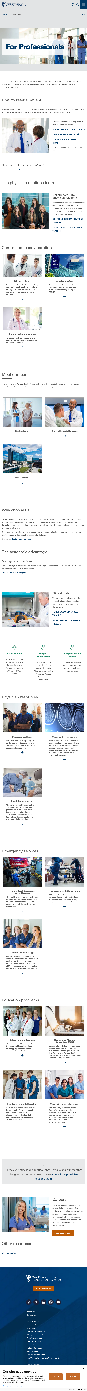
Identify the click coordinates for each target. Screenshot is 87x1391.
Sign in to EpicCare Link (64, 134)
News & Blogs (33, 1321)
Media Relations (33, 1364)
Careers (30, 1318)
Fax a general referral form (67, 129)
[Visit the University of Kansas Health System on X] (36, 1302)
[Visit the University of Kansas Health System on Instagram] (51, 1302)
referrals (21, 170)
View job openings (63, 1233)
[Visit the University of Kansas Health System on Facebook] (29, 1302)
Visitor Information (34, 1348)
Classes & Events (34, 1325)
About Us (31, 1312)
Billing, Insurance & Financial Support (43, 1335)
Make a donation (9, 1253)
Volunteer (31, 1328)
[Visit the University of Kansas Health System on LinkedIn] (43, 1302)
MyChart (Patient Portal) (37, 1331)
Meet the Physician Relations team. (67, 221)
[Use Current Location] (73, 4)
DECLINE (73, 1377)
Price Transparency (35, 1338)
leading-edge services (21, 539)
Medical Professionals (36, 1354)
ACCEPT (56, 1377)
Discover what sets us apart (14, 572)
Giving (29, 1361)
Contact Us (31, 1315)
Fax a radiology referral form (65, 141)
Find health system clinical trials (66, 622)
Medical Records (34, 1341)
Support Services (34, 1345)
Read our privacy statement (13, 1386)
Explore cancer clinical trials (65, 613)
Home (4, 14)
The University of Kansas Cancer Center (43, 1358)
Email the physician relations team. (68, 229)
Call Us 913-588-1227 (43, 1288)
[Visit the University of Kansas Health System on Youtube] (58, 1302)
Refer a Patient (33, 1351)
